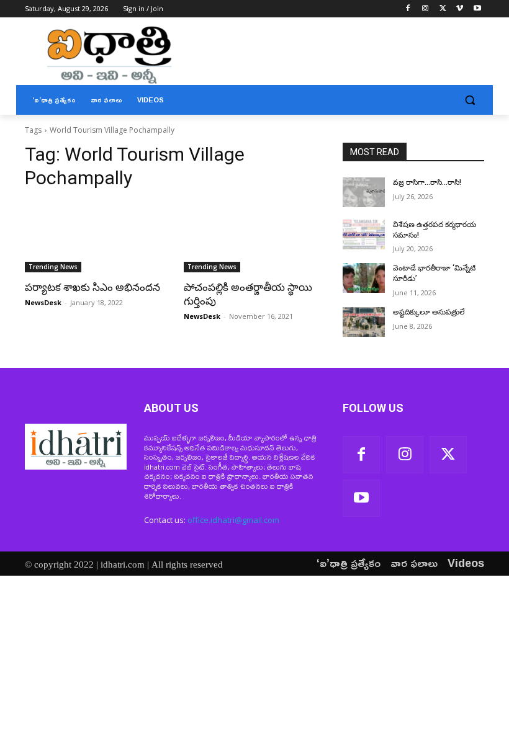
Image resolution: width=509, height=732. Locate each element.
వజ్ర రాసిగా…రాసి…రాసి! (427, 182)
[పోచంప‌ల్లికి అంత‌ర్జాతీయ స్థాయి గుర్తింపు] (254, 237)
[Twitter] (443, 9)
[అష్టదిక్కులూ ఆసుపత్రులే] (364, 322)
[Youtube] (477, 9)
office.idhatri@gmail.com (233, 519)
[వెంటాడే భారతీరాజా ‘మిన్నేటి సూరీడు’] (364, 278)
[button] (469, 100)
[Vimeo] (460, 9)
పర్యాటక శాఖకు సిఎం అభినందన (92, 287)
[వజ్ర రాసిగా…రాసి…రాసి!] (364, 192)
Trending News (53, 266)
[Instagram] (425, 9)
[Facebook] (408, 9)
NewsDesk (43, 302)
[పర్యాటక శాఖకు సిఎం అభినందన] (95, 237)
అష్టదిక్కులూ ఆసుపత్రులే (429, 312)
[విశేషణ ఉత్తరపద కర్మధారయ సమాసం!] (364, 234)
